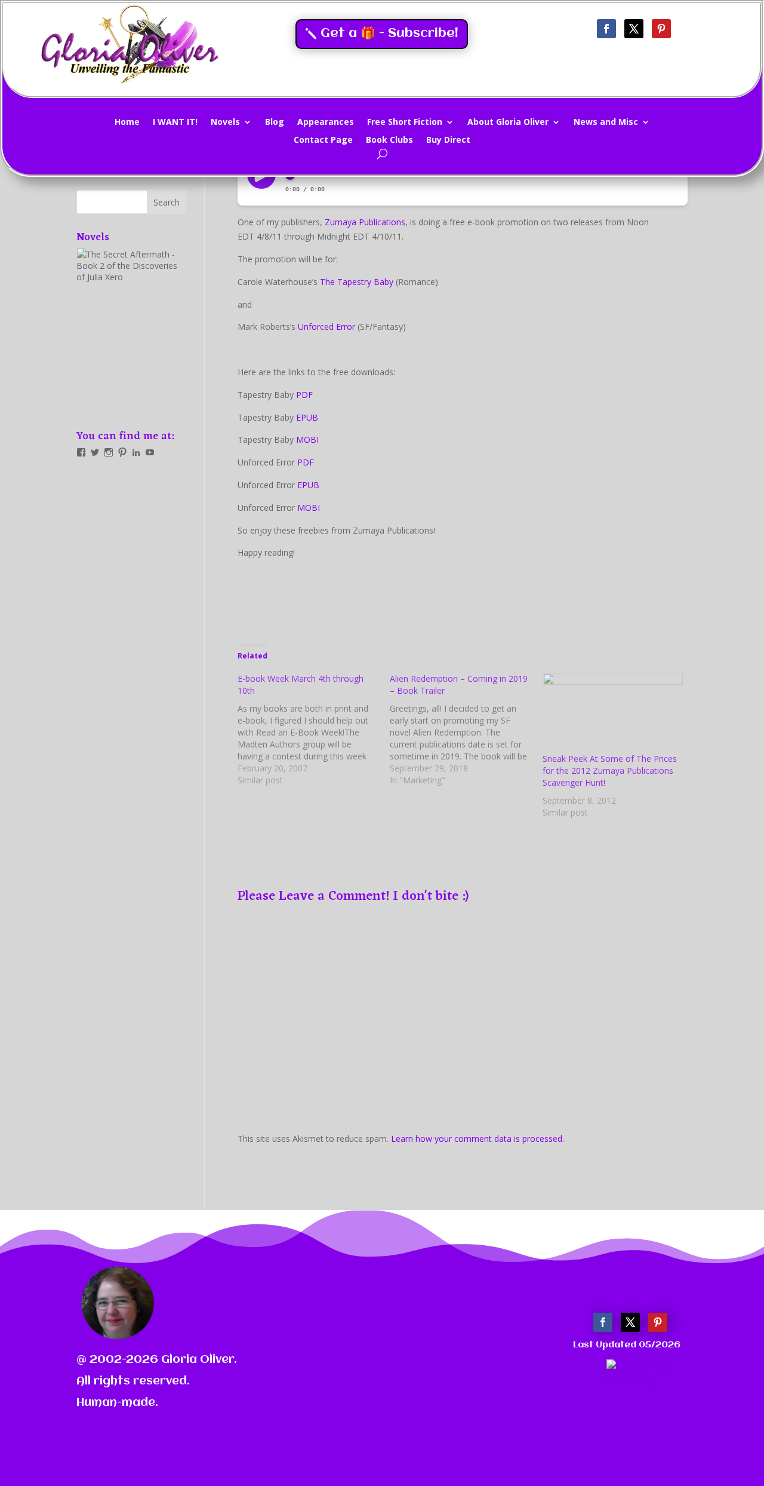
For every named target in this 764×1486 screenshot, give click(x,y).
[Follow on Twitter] (633, 28)
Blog (274, 122)
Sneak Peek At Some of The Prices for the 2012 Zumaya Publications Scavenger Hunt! (610, 770)
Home (127, 122)
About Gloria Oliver (508, 122)
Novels (225, 122)
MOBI (307, 439)
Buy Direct (448, 140)
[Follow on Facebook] (606, 28)
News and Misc (606, 122)
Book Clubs (389, 140)
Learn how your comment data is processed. (477, 1138)
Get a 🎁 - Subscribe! (389, 33)
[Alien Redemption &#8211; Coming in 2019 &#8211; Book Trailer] (466, 729)
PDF (304, 394)
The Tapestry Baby (356, 281)
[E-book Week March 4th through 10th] (314, 729)
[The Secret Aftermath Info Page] (131, 331)
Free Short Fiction (404, 122)
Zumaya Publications (365, 222)
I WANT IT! (175, 122)
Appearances (325, 122)
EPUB (307, 417)
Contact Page (323, 140)
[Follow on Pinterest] (661, 28)
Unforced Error (326, 326)
